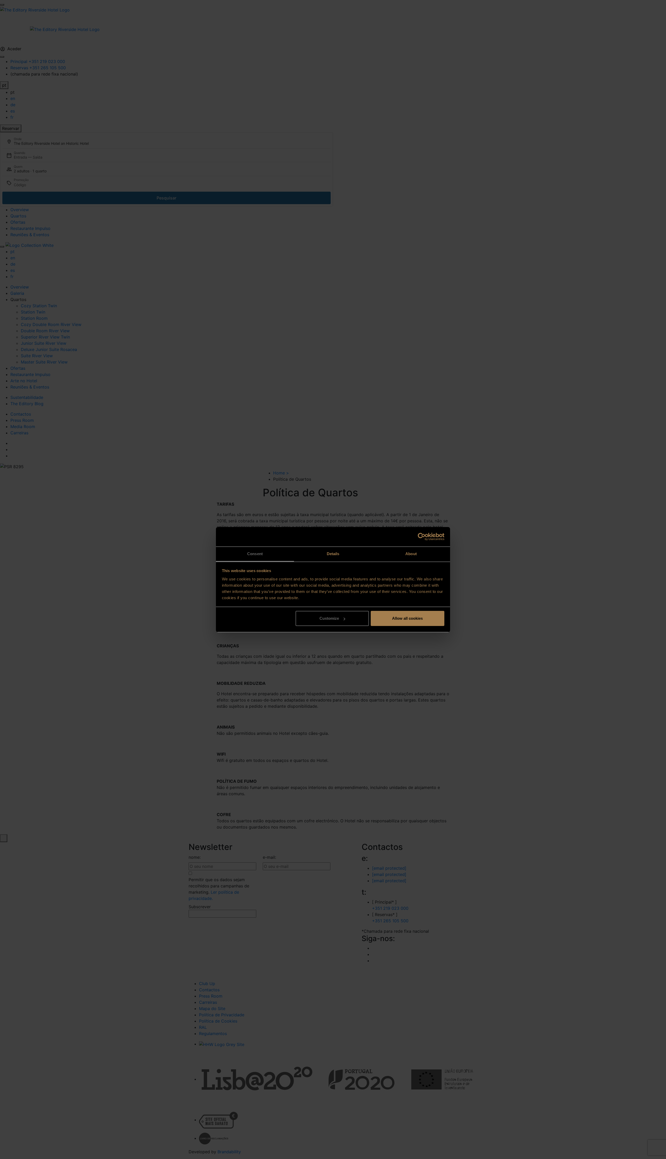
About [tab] (411, 554)
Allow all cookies (407, 618)
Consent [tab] (255, 554)
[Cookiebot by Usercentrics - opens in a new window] (421, 537)
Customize (329, 618)
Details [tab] (333, 554)
